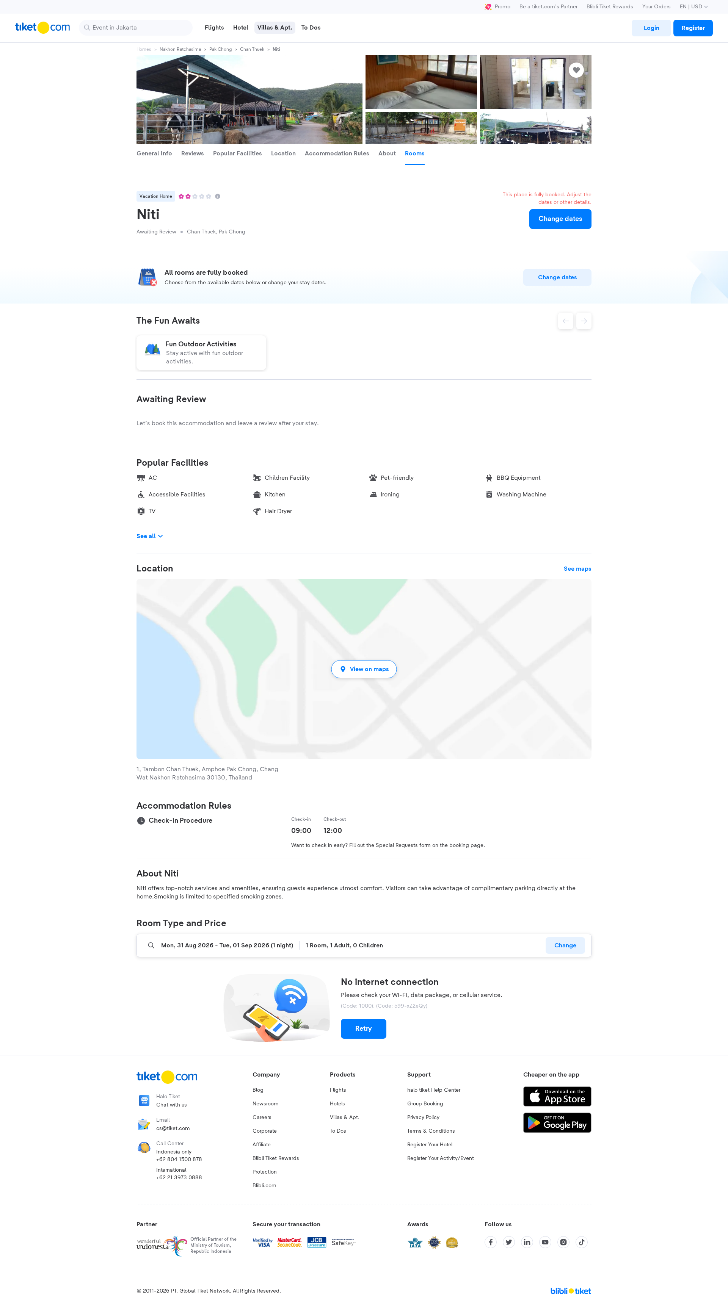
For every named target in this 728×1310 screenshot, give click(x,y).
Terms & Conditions (431, 1131)
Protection (265, 1172)
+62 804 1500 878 (179, 1159)
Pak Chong (220, 49)
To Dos (338, 1131)
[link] (651, 28)
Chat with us (171, 1105)
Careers (262, 1117)
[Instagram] (563, 1242)
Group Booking (425, 1103)
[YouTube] (545, 1242)
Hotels (337, 1103)
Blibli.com (264, 1185)
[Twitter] (509, 1242)
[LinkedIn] (527, 1242)
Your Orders (656, 6)
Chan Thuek (252, 49)
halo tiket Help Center (433, 1090)
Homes (143, 49)
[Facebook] (491, 1242)
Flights (338, 1090)
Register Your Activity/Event (440, 1158)
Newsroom (266, 1103)
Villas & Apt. (344, 1117)
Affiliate (262, 1144)
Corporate (265, 1131)
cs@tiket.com (173, 1128)
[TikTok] (582, 1242)
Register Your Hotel (429, 1144)
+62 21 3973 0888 (179, 1177)
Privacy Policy (423, 1117)
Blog (258, 1090)
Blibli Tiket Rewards (610, 6)
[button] (364, 669)
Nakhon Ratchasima (180, 49)
